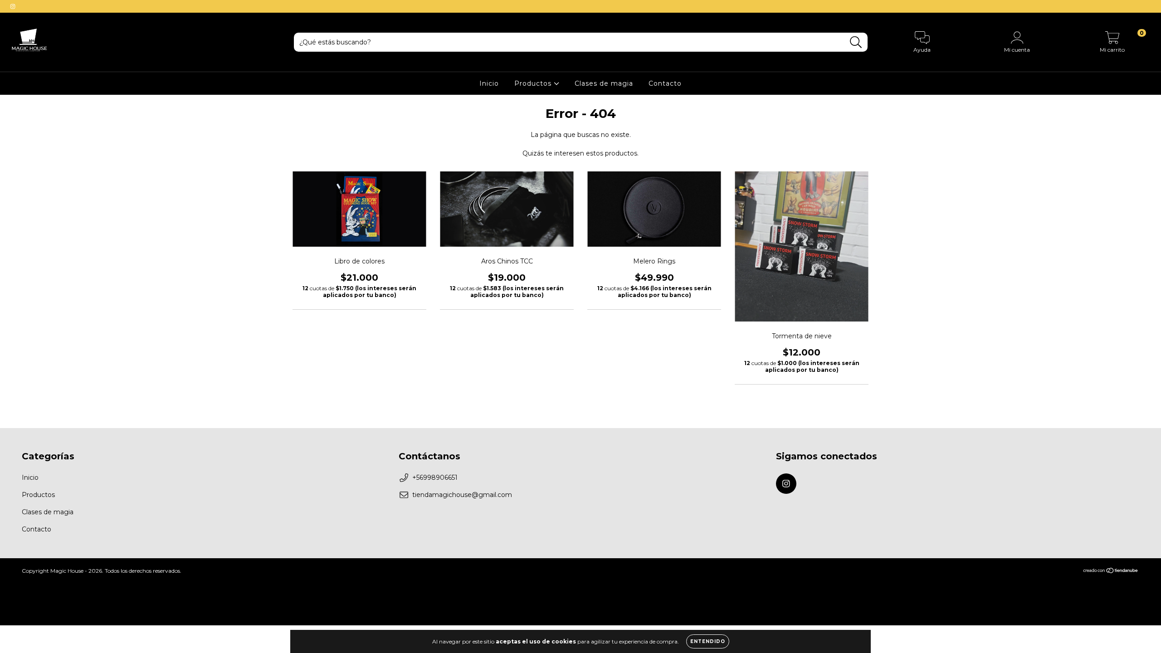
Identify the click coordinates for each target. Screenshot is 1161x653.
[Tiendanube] (1111, 571)
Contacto (665, 83)
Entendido (707, 641)
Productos (534, 83)
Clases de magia (604, 83)
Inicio (489, 83)
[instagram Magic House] (13, 6)
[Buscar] (856, 42)
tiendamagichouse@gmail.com (462, 495)
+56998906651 (435, 477)
